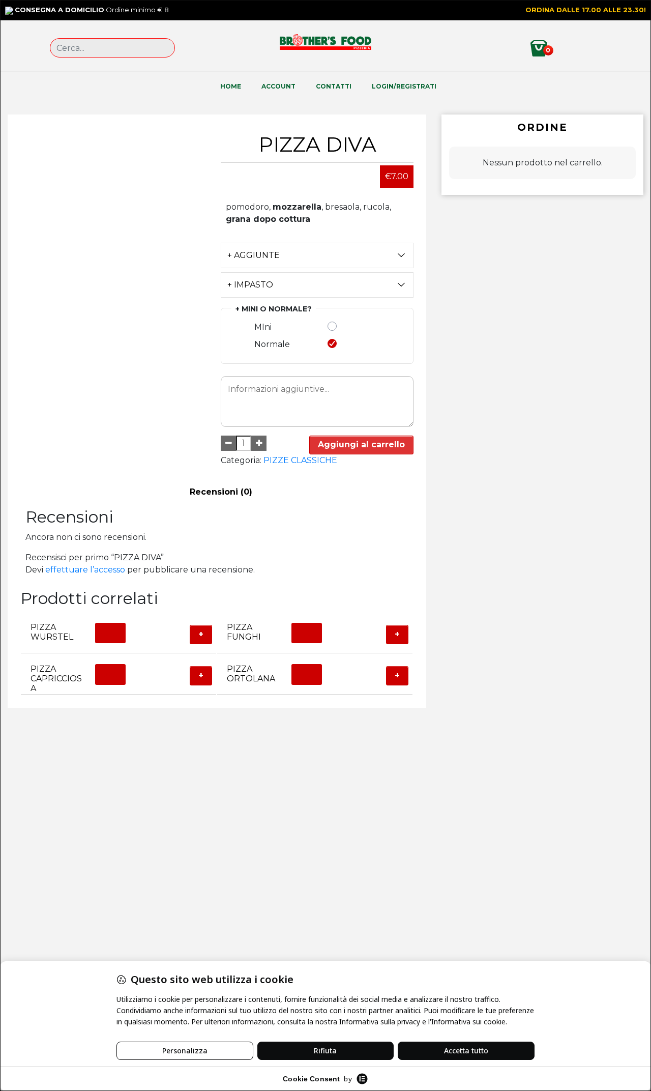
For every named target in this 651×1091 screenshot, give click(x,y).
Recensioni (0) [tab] (221, 492)
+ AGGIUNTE (253, 255)
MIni (263, 327)
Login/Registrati (404, 86)
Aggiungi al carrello (361, 444)
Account (278, 86)
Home (230, 86)
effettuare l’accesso (85, 570)
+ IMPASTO (250, 285)
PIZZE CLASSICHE (300, 460)
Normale (272, 344)
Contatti (333, 86)
